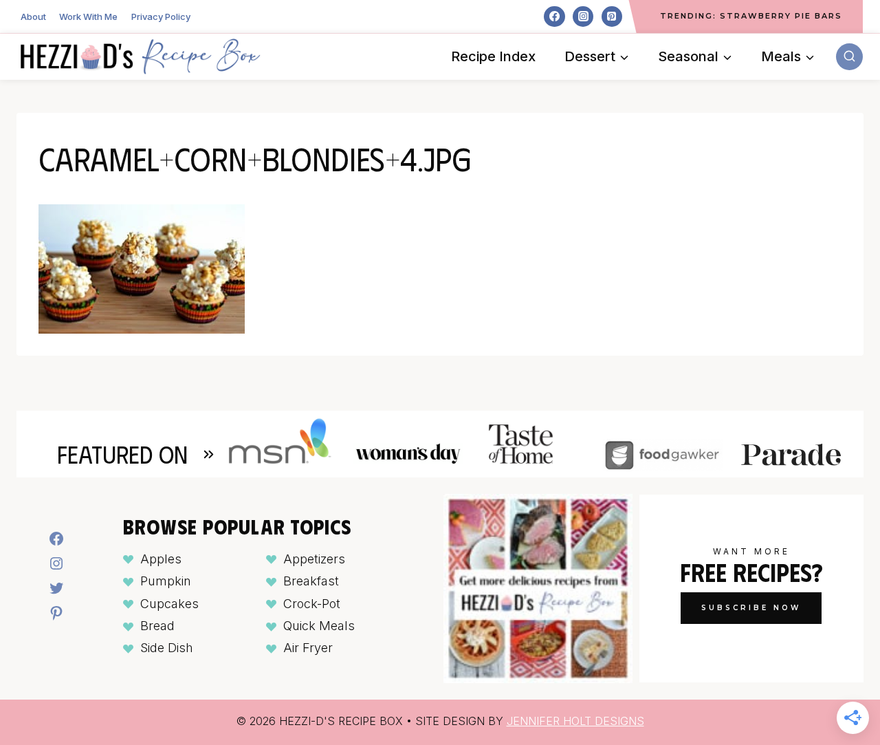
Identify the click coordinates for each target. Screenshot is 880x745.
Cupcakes (169, 603)
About (33, 16)
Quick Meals (319, 625)
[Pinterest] (612, 16)
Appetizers (314, 559)
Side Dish (166, 647)
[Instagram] (583, 16)
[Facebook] (554, 16)
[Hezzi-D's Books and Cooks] (140, 56)
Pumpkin (165, 581)
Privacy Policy (160, 16)
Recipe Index (493, 56)
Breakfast (311, 581)
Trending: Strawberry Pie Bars (751, 16)
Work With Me (88, 16)
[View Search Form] (849, 56)
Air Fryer (308, 647)
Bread (157, 625)
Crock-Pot (311, 603)
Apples (161, 559)
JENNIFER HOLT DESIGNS (575, 721)
